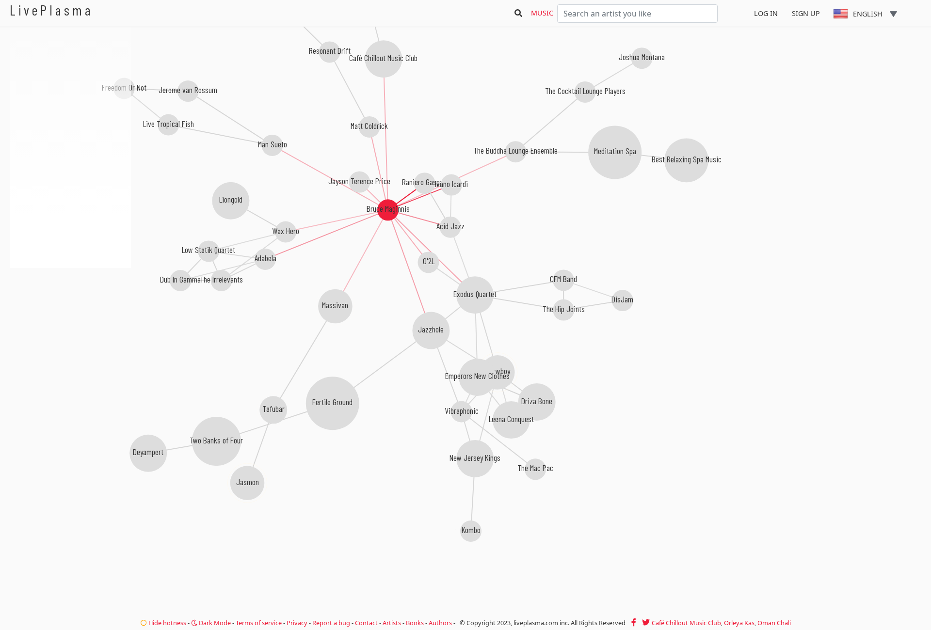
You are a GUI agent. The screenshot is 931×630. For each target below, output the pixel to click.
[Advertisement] (70, 319)
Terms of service (259, 622)
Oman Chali (774, 622)
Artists (392, 622)
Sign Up (806, 13)
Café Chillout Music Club (686, 622)
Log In (766, 13)
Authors (440, 622)
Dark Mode (214, 622)
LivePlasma (52, 9)
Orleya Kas (739, 622)
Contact (366, 622)
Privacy (297, 622)
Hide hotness (166, 622)
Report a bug (331, 622)
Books (415, 622)
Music (542, 12)
